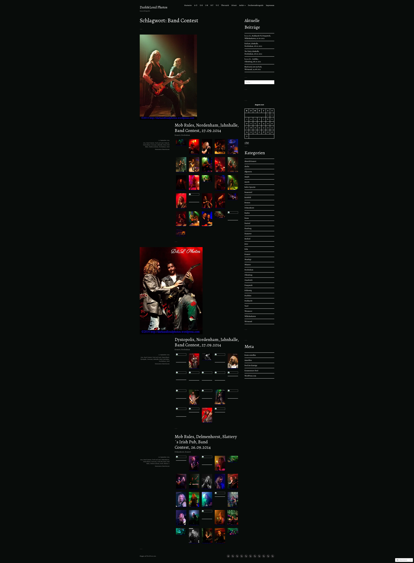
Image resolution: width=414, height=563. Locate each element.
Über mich (225, 5)
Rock (168, 147)
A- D (195, 5)
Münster (248, 264)
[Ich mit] (259, 556)
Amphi (247, 177)
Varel (246, 306)
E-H (201, 5)
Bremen (247, 202)
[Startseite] (228, 556)
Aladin (247, 166)
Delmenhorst (179, 452)
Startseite (188, 5)
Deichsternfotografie (255, 5)
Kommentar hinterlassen (162, 149)
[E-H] (237, 556)
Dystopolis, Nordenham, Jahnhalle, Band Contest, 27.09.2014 (207, 342)
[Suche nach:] (259, 82)
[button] (181, 142)
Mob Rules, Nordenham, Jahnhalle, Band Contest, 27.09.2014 (207, 127)
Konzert (177, 135)
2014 (144, 143)
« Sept (247, 142)
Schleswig (248, 290)
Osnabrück (248, 280)
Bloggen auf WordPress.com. (148, 556)
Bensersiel (248, 192)
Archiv (241, 5)
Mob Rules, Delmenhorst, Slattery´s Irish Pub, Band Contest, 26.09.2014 (206, 442)
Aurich (247, 182)
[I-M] (241, 556)
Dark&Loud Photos (153, 7)
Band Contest (150, 143)
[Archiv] (263, 556)
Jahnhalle (159, 145)
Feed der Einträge (251, 365)
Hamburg (248, 228)
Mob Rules (166, 359)
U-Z (217, 5)
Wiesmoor (248, 311)
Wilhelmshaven (250, 316)
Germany (153, 145)
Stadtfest (248, 295)
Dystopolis (143, 359)
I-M (206, 5)
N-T (212, 5)
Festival (247, 223)
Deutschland (146, 145)
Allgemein (248, 171)
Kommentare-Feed (251, 370)
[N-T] (246, 556)
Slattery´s (166, 463)
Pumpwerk (248, 285)
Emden (247, 213)
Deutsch (166, 143)
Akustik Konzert (250, 161)
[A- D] (232, 556)
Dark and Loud (159, 143)
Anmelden (248, 360)
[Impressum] (272, 556)
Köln (246, 249)
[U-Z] (250, 556)
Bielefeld (248, 197)
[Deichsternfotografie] (268, 556)
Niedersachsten (153, 147)
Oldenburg (248, 275)
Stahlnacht (248, 301)
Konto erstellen (250, 355)
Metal (164, 145)
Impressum (270, 5)
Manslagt (248, 259)
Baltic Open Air (250, 187)
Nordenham (185, 135)
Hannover (248, 233)
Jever (246, 244)
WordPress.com (250, 376)
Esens (247, 218)
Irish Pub (159, 461)
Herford (247, 239)
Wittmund (248, 321)
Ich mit (234, 5)
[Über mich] (255, 556)
